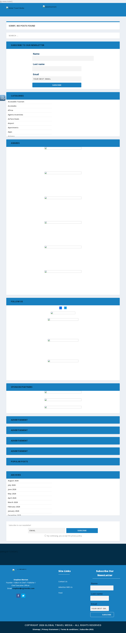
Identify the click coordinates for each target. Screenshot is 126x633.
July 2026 (12, 485)
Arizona (11, 136)
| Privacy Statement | (50, 629)
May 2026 (12, 493)
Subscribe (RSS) (87, 629)
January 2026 (13, 511)
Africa (10, 110)
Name (36, 53)
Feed (60, 593)
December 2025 (14, 515)
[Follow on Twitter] (23, 596)
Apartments (13, 127)
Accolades (12, 106)
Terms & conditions (70, 629)
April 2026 (12, 498)
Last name (39, 64)
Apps (10, 132)
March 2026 (13, 502)
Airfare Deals (13, 119)
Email (36, 74)
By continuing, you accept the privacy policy (64, 536)
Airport (11, 123)
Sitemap (36, 629)
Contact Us (62, 581)
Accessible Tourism (16, 101)
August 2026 (13, 480)
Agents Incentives (15, 114)
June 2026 (12, 489)
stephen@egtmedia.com (23, 588)
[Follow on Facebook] (18, 596)
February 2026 (14, 507)
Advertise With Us (65, 587)
